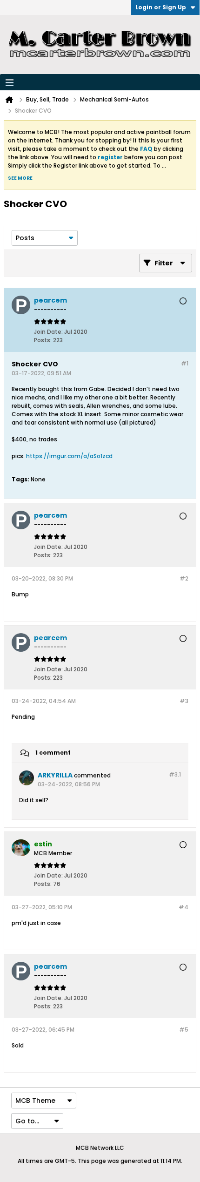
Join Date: (48, 332)
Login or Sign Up (160, 7)
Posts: (43, 340)
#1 (184, 363)
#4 (183, 907)
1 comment (53, 753)
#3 (184, 701)
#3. (175, 774)
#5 (183, 1029)
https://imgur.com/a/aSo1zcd (69, 456)
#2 (184, 578)
